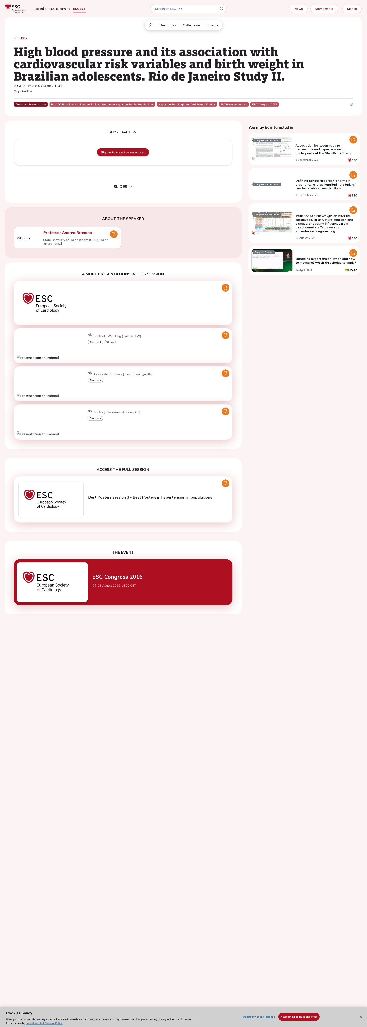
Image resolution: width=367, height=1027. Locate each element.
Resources (168, 25)
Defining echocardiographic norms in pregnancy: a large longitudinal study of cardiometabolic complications (325, 184)
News (298, 9)
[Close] (361, 1016)
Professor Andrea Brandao (67, 232)
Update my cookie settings (259, 1016)
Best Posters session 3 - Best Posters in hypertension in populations (150, 497)
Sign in (352, 9)
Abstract (95, 342)
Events (212, 25)
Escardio (40, 9)
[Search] (221, 9)
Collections (192, 25)
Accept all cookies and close (300, 1016)
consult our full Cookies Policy (44, 1023)
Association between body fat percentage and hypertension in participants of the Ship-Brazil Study (323, 149)
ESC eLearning (59, 9)
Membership (324, 9)
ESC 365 (79, 9)
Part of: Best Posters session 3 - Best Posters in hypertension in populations (102, 104)
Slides (110, 342)
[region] (183, 1017)
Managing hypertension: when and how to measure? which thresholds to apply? (326, 260)
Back (23, 38)
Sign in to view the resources (123, 152)
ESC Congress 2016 (117, 576)
